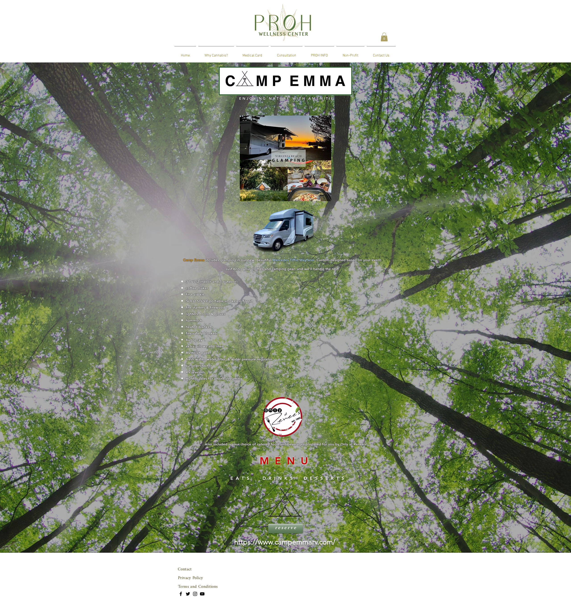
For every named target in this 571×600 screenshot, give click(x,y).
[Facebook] (181, 594)
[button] (384, 37)
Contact (185, 569)
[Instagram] (195, 594)
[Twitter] (188, 594)
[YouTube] (202, 594)
